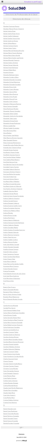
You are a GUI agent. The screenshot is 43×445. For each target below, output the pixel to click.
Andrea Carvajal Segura (10, 201)
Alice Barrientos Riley (9, 130)
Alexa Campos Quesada (10, 106)
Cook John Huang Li (9, 395)
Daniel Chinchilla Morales (11, 413)
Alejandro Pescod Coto (10, 99)
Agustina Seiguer (8, 72)
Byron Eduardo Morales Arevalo (12, 299)
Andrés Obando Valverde (11, 232)
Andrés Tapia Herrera (9, 237)
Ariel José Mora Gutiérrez (11, 276)
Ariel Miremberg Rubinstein (11, 278)
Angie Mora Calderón (9, 261)
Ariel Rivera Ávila (8, 281)
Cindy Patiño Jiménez (9, 378)
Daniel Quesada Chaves (10, 418)
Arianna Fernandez (9, 271)
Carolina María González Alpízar (12, 339)
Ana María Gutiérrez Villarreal (12, 186)
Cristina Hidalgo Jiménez (10, 400)
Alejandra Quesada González (12, 84)
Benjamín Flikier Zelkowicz (11, 292)
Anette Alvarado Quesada (11, 247)
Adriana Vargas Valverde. (10, 65)
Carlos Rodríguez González (11, 327)
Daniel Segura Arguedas (10, 421)
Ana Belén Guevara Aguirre (11, 155)
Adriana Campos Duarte (10, 46)
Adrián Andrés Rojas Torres (11, 33)
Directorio (21, 434)
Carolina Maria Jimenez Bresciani (13, 342)
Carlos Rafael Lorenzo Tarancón (12, 325)
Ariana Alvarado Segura (10, 269)
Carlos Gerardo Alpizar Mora (12, 318)
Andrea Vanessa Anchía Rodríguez (13, 223)
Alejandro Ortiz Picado (10, 97)
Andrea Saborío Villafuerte (11, 220)
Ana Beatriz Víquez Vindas (11, 152)
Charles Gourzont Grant (10, 359)
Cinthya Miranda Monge (10, 385)
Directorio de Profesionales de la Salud (21, 15)
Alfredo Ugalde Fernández (11, 128)
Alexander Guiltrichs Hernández (13, 116)
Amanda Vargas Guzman (10, 150)
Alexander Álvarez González (11, 111)
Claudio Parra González (10, 390)
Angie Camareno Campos (11, 254)
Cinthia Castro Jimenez (10, 381)
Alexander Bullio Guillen (10, 113)
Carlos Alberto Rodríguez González (14, 313)
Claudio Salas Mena (9, 393)
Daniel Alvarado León (9, 409)
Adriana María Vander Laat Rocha (13, 58)
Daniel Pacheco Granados (11, 416)
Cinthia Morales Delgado (10, 383)
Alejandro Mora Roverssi (10, 94)
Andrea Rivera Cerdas (10, 215)
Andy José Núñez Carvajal (11, 244)
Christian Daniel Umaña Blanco (12, 364)
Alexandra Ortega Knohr (10, 121)
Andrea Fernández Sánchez (11, 208)
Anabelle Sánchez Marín (10, 191)
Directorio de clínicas (21, 19)
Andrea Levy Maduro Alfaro (11, 210)
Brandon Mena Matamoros (11, 297)
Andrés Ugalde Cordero (10, 240)
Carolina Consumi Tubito (10, 332)
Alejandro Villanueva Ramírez (12, 104)
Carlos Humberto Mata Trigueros (13, 320)
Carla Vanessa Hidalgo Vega (11, 310)
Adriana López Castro (9, 48)
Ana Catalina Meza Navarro (11, 160)
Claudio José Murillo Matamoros (13, 388)
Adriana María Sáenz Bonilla (11, 55)
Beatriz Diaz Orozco (9, 287)
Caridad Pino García (9, 308)
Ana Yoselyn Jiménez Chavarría (12, 189)
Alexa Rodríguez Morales (10, 109)
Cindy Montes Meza (9, 376)
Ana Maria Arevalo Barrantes (11, 184)
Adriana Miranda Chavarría (11, 60)
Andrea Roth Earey (9, 218)
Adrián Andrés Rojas (9, 31)
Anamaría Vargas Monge (10, 193)
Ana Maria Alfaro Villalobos (11, 181)
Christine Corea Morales (10, 368)
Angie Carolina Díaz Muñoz (11, 256)
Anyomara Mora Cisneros (11, 266)
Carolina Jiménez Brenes (11, 337)
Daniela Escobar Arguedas (11, 423)
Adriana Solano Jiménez (10, 63)
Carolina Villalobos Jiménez (11, 347)
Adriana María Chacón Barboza (12, 53)
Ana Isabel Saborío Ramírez (11, 169)
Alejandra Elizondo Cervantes (12, 80)
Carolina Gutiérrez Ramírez (11, 334)
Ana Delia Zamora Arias (10, 162)
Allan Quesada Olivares (10, 140)
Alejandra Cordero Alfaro (11, 77)
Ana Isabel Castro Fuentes (11, 167)
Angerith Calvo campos (10, 252)
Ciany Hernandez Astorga (11, 371)
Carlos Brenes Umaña (9, 315)
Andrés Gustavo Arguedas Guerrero (14, 230)
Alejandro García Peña (10, 92)
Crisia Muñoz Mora (9, 398)
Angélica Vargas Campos (10, 249)
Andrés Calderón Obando (11, 225)
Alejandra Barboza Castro (11, 75)
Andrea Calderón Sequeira (11, 198)
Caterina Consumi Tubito (10, 351)
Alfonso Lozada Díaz (9, 126)
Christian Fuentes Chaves (11, 366)
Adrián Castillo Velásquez (11, 36)
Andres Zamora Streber (10, 242)
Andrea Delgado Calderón (11, 203)
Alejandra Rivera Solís (9, 87)
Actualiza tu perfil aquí (32, 2)
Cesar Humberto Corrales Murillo (13, 356)
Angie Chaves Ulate (9, 259)
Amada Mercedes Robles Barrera (13, 145)
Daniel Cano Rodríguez (10, 411)
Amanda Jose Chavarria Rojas (12, 147)
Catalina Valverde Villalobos (11, 349)
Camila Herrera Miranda (10, 305)
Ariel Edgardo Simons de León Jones (14, 273)
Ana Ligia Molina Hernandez (11, 174)
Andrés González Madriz (10, 227)
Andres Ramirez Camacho (11, 235)
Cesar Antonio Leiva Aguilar (11, 354)
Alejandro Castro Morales (11, 89)
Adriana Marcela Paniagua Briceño (13, 50)
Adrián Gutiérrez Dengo (10, 41)
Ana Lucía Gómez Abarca (11, 179)
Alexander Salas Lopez (10, 118)
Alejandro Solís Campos (10, 101)
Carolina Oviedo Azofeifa (10, 344)
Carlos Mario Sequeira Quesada (12, 322)
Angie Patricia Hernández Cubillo (13, 264)
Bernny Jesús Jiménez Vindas (12, 294)
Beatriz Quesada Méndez (10, 289)
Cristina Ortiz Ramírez (10, 402)
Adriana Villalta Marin (9, 70)
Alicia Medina (7, 133)
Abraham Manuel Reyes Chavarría (13, 29)
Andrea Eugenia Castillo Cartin (12, 206)
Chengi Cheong (8, 361)
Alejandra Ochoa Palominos (11, 82)
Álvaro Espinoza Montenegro (12, 143)
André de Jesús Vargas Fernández (13, 196)
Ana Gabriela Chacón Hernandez (13, 164)
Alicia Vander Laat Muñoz (11, 135)
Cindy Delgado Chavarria (10, 373)
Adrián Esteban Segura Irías (11, 38)
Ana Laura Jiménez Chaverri (11, 172)
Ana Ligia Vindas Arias (9, 176)
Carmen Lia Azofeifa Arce (11, 330)
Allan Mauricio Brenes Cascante (12, 138)
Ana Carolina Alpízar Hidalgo (12, 157)
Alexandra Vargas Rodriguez (11, 123)
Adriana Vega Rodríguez (10, 67)
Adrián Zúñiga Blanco (9, 43)
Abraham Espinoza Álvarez (11, 26)
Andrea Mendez (8, 213)
